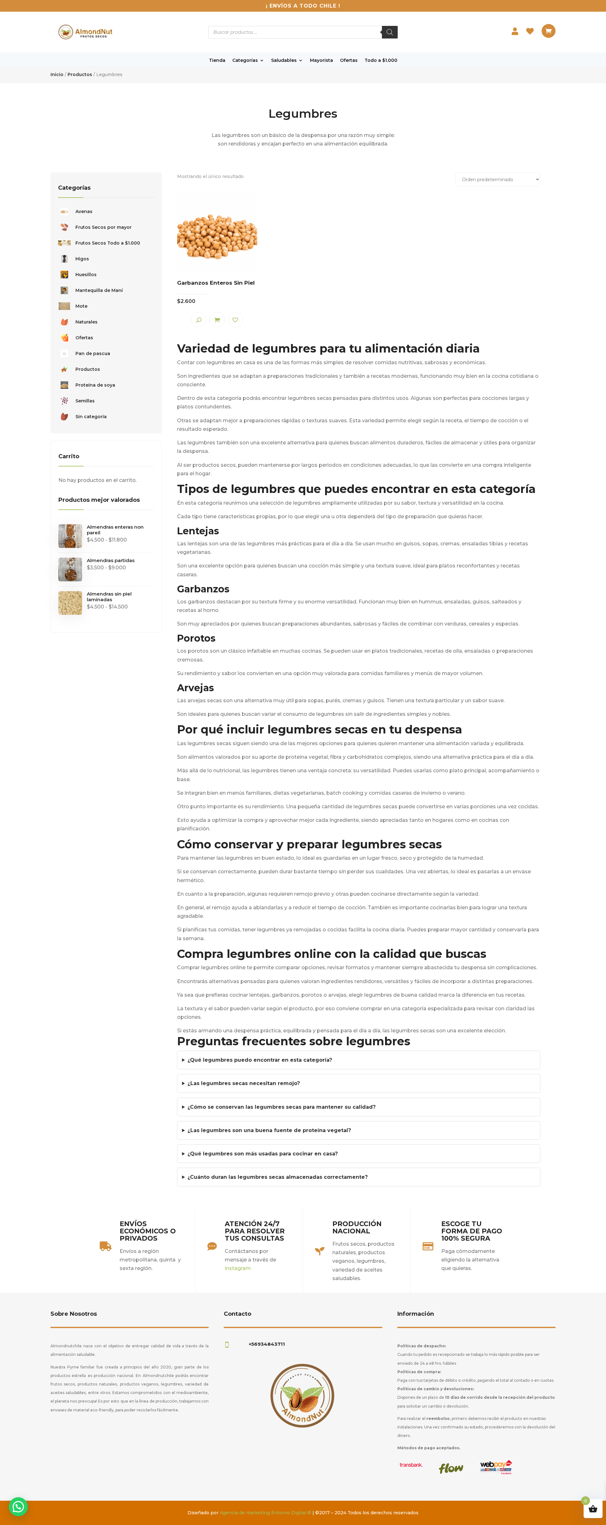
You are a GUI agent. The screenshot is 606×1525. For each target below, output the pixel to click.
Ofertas (349, 60)
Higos (82, 259)
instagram (238, 1268)
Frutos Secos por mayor (103, 227)
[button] (235, 319)
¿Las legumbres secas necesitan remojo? (243, 1083)
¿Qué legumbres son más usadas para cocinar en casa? (262, 1154)
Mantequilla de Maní (99, 290)
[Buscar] (390, 32)
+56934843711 (267, 1344)
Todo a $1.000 (381, 60)
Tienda (217, 60)
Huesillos (86, 274)
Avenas (83, 211)
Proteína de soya (95, 385)
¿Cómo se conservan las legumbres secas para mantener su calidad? (281, 1107)
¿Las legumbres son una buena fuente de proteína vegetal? (269, 1130)
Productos (80, 74)
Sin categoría (91, 416)
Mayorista (321, 60)
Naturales (86, 322)
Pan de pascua (92, 353)
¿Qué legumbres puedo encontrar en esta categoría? (259, 1060)
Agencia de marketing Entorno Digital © (265, 1513)
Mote (81, 306)
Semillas (85, 401)
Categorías (245, 60)
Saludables (284, 60)
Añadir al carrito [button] (217, 319)
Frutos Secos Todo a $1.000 (107, 243)
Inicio (56, 74)
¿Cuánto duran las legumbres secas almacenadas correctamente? (277, 1177)
